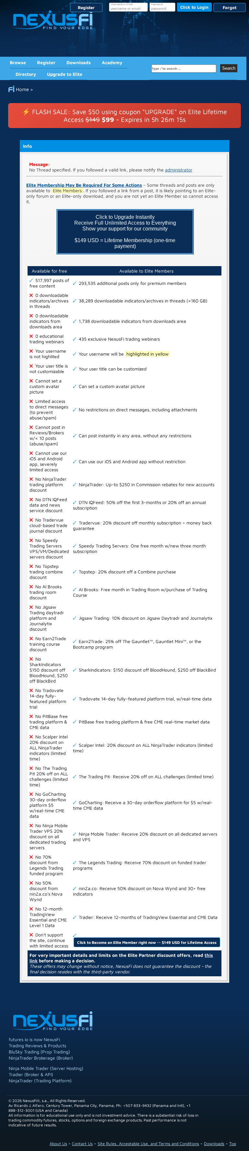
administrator (178, 169)
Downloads (78, 62)
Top (232, 1143)
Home (22, 89)
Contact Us (82, 1143)
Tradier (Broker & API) (31, 1074)
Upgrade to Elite (64, 74)
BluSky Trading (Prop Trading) (39, 1051)
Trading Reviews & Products (37, 1045)
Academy (112, 62)
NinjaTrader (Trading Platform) (40, 1080)
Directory (26, 74)
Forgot (229, 7)
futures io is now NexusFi (34, 1039)
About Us (58, 1143)
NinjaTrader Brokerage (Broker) (41, 1058)
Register (86, 7)
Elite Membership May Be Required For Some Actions (84, 185)
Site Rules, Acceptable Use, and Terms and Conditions (148, 1143)
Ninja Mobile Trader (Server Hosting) (46, 1068)
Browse (18, 62)
